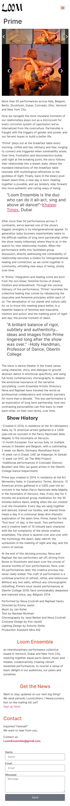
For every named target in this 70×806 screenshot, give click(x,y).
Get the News (35, 686)
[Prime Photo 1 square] (46, 36)
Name (9, 752)
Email (8, 763)
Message (10, 774)
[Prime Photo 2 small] (19, 36)
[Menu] (63, 7)
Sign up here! (11, 706)
